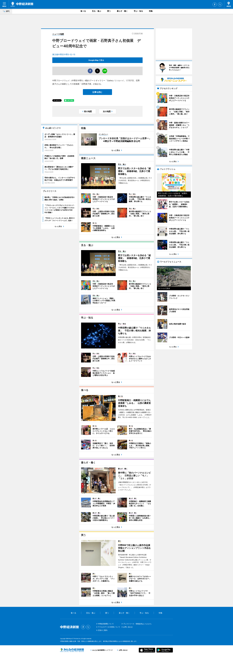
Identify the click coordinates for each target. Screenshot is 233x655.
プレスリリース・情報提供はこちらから (137, 624)
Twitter (220, 4)
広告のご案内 (102, 630)
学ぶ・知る (138, 11)
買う (109, 11)
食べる (83, 11)
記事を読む (97, 92)
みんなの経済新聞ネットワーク (72, 650)
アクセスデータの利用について (109, 627)
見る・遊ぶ (96, 11)
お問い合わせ (128, 627)
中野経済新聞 (22, 4)
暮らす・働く (122, 11)
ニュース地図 (58, 34)
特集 (151, 11)
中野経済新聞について (106, 624)
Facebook (215, 4)
